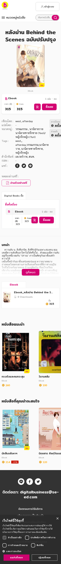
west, (18, 141)
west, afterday (24, 121)
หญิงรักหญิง (22, 152)
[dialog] (30, 539)
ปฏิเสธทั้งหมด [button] (44, 557)
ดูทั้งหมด (30, 272)
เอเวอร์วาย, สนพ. (25, 156)
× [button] (57, 518)
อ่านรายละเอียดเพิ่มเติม (36, 532)
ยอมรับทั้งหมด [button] (16, 557)
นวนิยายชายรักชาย (32, 148)
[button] (30, 551)
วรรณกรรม (21, 129)
